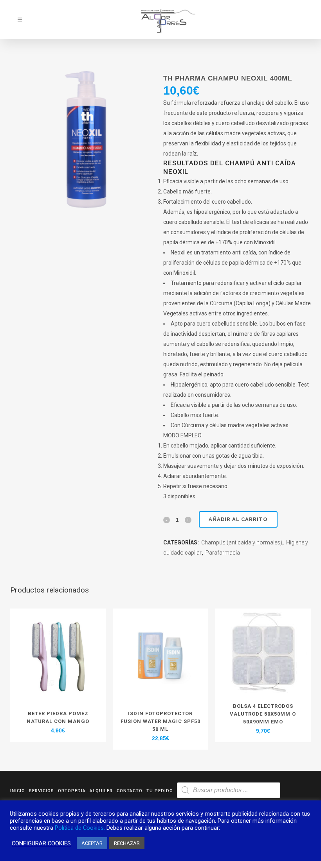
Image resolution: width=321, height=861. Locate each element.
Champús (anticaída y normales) (241, 542)
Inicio (17, 790)
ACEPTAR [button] (92, 843)
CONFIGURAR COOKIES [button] (41, 843)
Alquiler (101, 790)
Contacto (129, 790)
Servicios (41, 790)
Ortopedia (72, 790)
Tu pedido (159, 790)
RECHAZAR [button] (127, 843)
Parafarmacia (223, 553)
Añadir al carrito (238, 519)
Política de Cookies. (80, 827)
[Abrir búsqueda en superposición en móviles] (228, 790)
